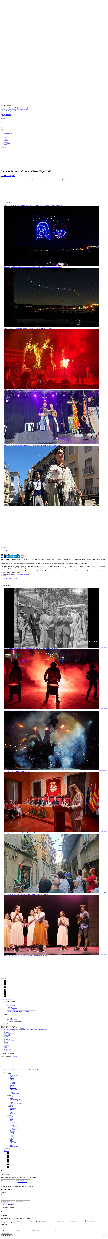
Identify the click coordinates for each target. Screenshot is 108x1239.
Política (6, 139)
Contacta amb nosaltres (6, 999)
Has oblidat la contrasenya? (7, 1204)
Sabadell (12, 1141)
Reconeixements (11, 1005)
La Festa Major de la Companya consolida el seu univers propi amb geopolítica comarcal (26, 894)
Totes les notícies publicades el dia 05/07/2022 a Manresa (21, 1010)
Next (11, 1118)
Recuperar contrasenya (6, 1235)
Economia (12, 1082)
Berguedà (12, 1128)
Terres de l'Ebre (14, 1146)
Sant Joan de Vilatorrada (16, 1101)
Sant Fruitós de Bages (15, 1099)
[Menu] (3, 130)
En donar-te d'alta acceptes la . (15, 1182)
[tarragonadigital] (30, 1029)
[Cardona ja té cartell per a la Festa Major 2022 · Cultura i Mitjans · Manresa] (6, 114)
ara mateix (3, 147)
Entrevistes (13, 1086)
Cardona (12, 1096)
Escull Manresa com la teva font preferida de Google (15, 574)
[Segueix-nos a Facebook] (5, 982)
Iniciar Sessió (7, 1148)
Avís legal (9, 1018)
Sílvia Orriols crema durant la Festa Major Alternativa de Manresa (29, 328)
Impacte (12, 1116)
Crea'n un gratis (4, 1210)
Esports (6, 142)
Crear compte (4, 1224)
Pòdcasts (12, 1111)
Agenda (12, 1076)
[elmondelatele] (39, 1029)
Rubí (11, 1139)
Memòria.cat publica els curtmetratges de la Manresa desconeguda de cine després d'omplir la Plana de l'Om (31, 648)
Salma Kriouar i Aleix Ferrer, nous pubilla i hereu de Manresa (27, 389)
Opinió (5, 145)
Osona (11, 1136)
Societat (6, 135)
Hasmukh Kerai (58, 267)
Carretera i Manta (14, 1093)
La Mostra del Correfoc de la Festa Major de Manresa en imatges (20, 710)
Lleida (11, 1135)
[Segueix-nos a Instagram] (5, 987)
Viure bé (12, 1119)
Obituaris (6, 140)
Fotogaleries (13, 1108)
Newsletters (12, 109)
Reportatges (7, 143)
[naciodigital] (4, 1029)
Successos (6, 136)
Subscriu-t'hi (7, 1149)
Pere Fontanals (58, 205)
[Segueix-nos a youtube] (5, 993)
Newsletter (6, 1151)
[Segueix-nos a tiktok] (5, 996)
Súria (11, 1105)
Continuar (3, 1192)
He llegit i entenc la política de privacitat (13, 1222)
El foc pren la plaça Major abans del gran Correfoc (16, 771)
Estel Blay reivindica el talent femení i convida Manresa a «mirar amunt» (22, 833)
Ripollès (12, 1138)
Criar (11, 1121)
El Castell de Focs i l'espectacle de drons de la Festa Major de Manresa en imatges (33, 267)
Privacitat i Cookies (12, 1019)
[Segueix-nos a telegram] (5, 990)
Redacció (6, 550)
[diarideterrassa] (21, 1029)
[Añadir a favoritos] (25, 556)
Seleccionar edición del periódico (9, 108)
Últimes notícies (14, 1075)
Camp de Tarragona (15, 1129)
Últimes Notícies (8, 133)
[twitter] (7, 581)
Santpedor (12, 1102)
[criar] (45, 1029)
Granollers (12, 1133)
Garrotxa (12, 1131)
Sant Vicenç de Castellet (16, 1103)
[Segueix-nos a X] (5, 985)
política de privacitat (22, 1182)
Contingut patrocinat (15, 1089)
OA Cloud (14, 1056)
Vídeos (12, 1109)
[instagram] (7, 582)
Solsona (12, 1143)
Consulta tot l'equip (12, 1008)
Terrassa (12, 1145)
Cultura (12, 1079)
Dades (11, 1112)
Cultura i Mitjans (8, 176)
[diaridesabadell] (12, 1029)
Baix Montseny (14, 1126)
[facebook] (7, 579)
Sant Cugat (13, 1142)
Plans (5, 137)
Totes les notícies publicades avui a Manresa (18, 1011)
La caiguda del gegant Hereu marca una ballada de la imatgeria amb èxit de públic (33, 445)
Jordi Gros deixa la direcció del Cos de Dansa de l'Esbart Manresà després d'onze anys (25, 955)
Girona (12, 1132)
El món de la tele (14, 1122)
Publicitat (9, 1007)
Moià (11, 1098)
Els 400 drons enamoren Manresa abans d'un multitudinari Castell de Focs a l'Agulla (33, 205)
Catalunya (12, 1125)
